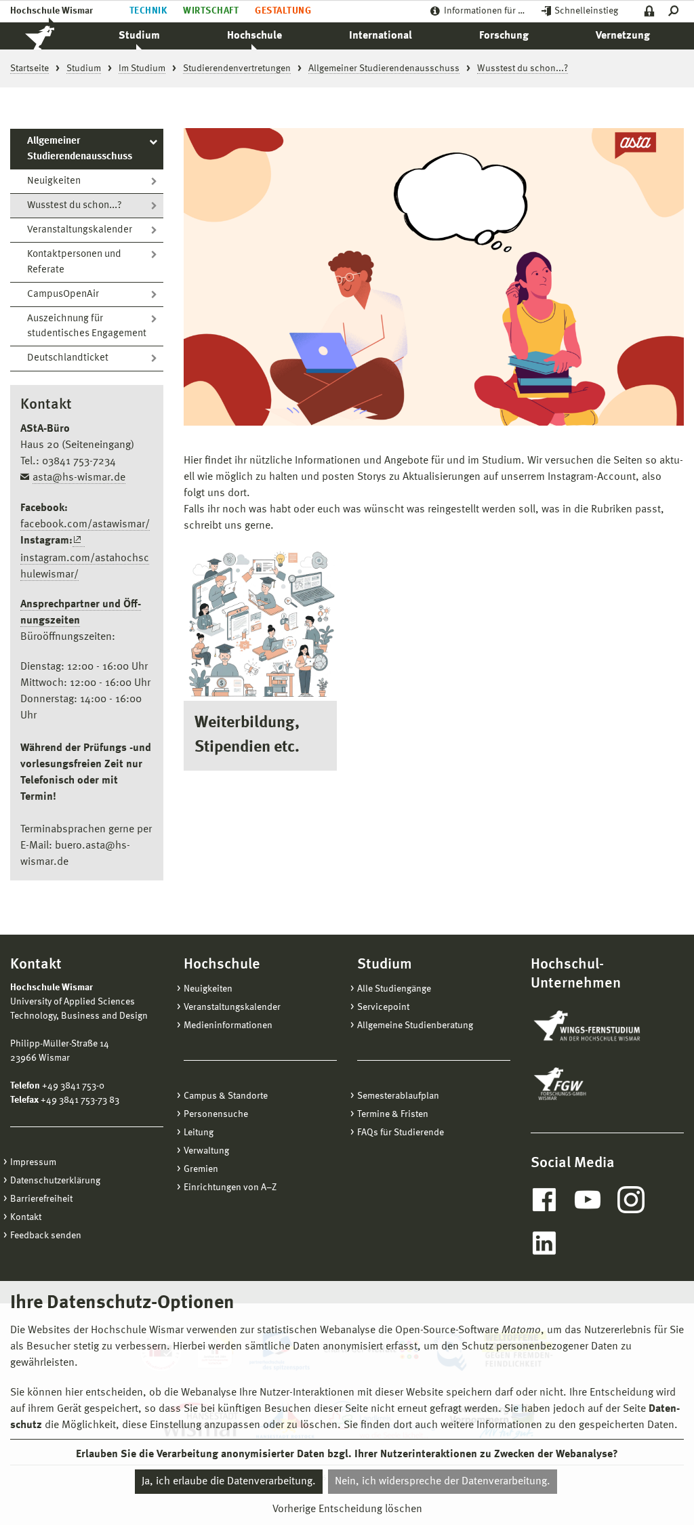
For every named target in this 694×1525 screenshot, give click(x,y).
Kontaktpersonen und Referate (74, 262)
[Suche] (676, 11)
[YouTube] (587, 1199)
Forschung (504, 35)
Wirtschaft (211, 11)
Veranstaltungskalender (79, 230)
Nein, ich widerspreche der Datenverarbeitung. (442, 1481)
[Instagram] (631, 1199)
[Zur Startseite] (54, 35)
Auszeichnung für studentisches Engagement (86, 327)
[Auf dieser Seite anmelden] (649, 11)
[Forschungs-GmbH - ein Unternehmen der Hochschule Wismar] (592, 1083)
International (380, 35)
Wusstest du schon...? (74, 206)
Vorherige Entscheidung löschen (347, 1509)
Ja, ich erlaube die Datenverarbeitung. (229, 1481)
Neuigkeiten (54, 181)
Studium (139, 35)
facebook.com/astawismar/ (85, 524)
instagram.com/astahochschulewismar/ (84, 566)
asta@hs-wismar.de (79, 477)
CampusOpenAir (63, 294)
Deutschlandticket (67, 358)
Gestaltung (283, 11)
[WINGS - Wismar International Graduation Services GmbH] (600, 1026)
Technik (148, 11)
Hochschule (254, 35)
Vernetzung (623, 35)
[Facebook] (544, 1199)
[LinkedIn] (544, 1243)
